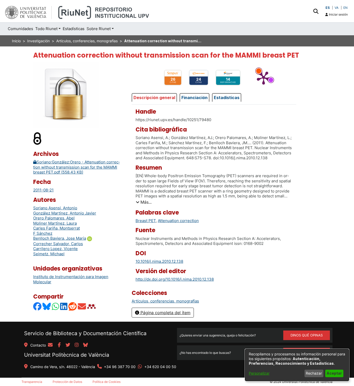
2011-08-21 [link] (43, 190)
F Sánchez (42, 233)
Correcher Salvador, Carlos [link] (58, 243)
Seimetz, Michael (49, 253)
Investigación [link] (38, 41)
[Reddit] (72, 306)
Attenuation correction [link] (178, 220)
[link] (165, 301)
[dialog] (297, 365)
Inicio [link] (16, 41)
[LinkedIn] (64, 306)
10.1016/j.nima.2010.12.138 (159, 261)
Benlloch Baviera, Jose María (59, 238)
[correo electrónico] (50, 345)
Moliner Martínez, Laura (55, 223)
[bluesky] (85, 345)
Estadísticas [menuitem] (73, 28)
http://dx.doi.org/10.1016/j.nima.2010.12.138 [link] (175, 279)
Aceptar (334, 373)
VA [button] (336, 8)
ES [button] (327, 8)
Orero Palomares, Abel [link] (54, 218)
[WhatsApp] (56, 306)
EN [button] (345, 8)
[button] (316, 11)
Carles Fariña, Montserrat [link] (56, 228)
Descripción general (154, 97)
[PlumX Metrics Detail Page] (263, 77)
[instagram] (76, 345)
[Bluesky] (47, 306)
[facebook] (59, 345)
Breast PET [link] (146, 220)
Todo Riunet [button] (46, 28)
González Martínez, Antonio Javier (64, 213)
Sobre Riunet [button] (99, 28)
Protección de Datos (67, 382)
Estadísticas (226, 97)
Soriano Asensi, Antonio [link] (55, 207)
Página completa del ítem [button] (164, 312)
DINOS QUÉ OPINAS (307, 335)
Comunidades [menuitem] (20, 28)
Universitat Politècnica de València (66, 355)
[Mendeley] (92, 306)
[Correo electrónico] (82, 306)
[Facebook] (37, 306)
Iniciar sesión (338, 14)
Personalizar (259, 373)
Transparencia (32, 382)
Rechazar (314, 373)
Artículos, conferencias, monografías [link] (87, 41)
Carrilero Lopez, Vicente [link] (55, 248)
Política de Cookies (107, 382)
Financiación (194, 97)
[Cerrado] (37, 138)
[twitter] (67, 345)
